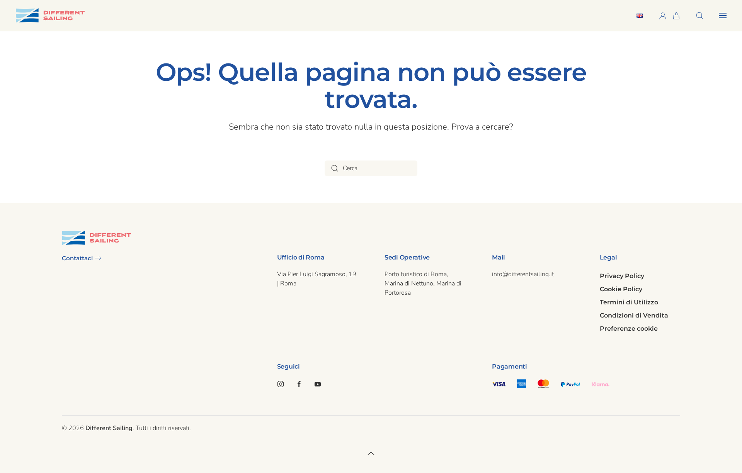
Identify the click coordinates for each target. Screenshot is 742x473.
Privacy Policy (622, 276)
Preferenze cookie (629, 328)
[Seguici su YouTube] (317, 383)
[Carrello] (676, 15)
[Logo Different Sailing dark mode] (96, 237)
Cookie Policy (621, 289)
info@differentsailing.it (523, 274)
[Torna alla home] (50, 15)
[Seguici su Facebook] (299, 383)
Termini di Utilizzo (629, 302)
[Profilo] (663, 15)
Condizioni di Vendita (634, 315)
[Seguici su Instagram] (280, 383)
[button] (699, 15)
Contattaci (77, 258)
